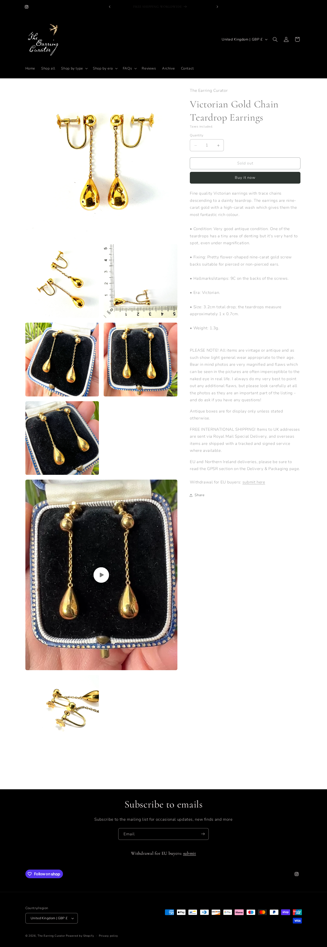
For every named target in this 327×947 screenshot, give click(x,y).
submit (189, 853)
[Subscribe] (203, 834)
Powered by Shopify (80, 936)
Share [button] (199, 495)
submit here (253, 482)
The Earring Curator (51, 936)
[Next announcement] (217, 7)
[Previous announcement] (109, 7)
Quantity (196, 135)
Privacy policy (108, 936)
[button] (74, 68)
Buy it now (245, 177)
